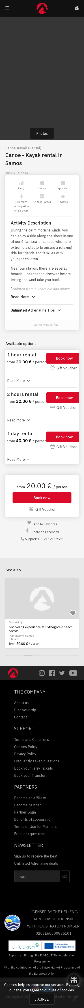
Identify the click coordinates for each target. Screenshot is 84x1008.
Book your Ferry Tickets (33, 768)
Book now (64, 358)
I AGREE (42, 999)
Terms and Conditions (31, 739)
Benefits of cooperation (33, 819)
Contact (20, 717)
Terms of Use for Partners (35, 826)
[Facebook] (52, 673)
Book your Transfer (29, 775)
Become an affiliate (30, 798)
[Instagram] (42, 673)
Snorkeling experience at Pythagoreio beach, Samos (41, 629)
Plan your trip (25, 710)
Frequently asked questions (36, 761)
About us (21, 702)
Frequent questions (29, 833)
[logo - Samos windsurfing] (28, 325)
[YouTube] (73, 673)
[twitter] (62, 673)
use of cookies (62, 990)
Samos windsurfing (45, 325)
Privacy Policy (25, 754)
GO (64, 876)
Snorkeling (15, 622)
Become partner (27, 805)
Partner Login (25, 812)
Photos (42, 133)
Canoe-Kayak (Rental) (23, 148)
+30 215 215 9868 (50, 539)
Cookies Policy (25, 746)
